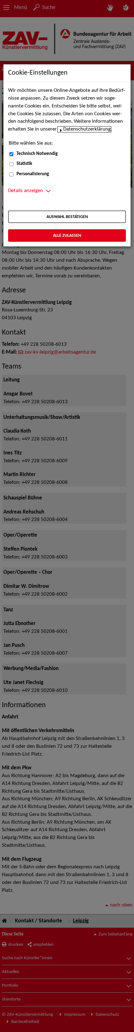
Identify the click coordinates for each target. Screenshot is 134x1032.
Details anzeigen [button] (25, 190)
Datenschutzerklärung (87, 129)
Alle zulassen (67, 235)
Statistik (24, 163)
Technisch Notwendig (37, 153)
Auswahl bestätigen (67, 217)
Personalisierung (33, 174)
